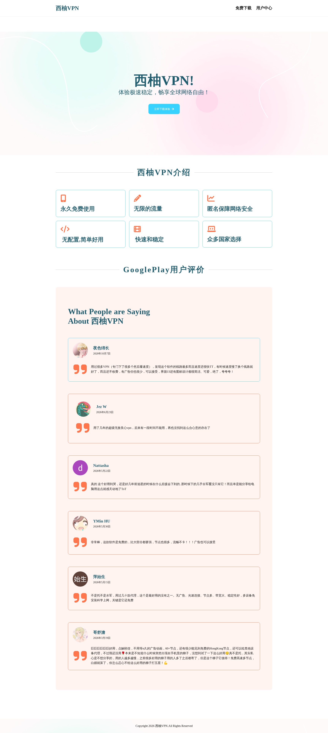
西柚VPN (67, 8)
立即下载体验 (162, 108)
